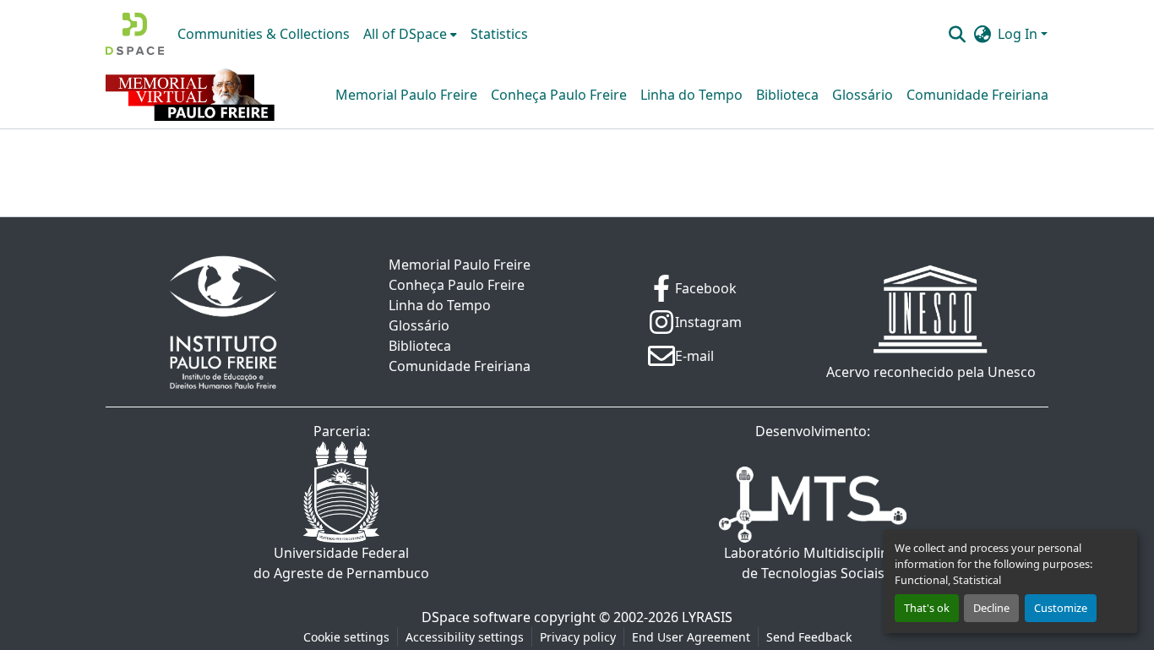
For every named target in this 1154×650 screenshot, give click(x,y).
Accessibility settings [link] (465, 637)
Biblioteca (787, 94)
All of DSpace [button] (405, 34)
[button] (135, 34)
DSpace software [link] (476, 617)
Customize (1060, 607)
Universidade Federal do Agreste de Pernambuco (341, 562)
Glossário (862, 94)
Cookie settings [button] (346, 637)
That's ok (927, 607)
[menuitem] (410, 34)
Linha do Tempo (691, 94)
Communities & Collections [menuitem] (263, 34)
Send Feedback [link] (809, 637)
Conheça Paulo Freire (559, 94)
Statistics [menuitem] (499, 34)
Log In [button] (1019, 34)
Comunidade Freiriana (977, 94)
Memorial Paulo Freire (406, 94)
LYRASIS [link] (707, 617)
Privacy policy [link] (578, 637)
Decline (991, 607)
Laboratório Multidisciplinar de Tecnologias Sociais (813, 562)
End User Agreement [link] (691, 637)
